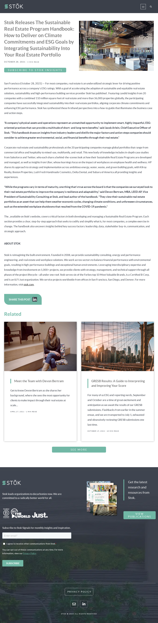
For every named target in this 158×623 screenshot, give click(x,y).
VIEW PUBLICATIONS (139, 515)
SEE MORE (79, 449)
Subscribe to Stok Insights (35, 70)
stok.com (29, 284)
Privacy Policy (79, 592)
